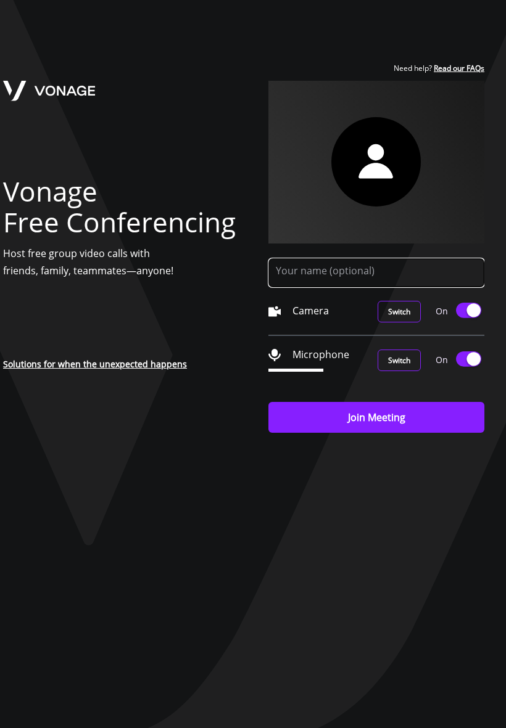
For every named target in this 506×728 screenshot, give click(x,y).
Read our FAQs (459, 68)
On (442, 311)
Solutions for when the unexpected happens (95, 364)
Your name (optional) (325, 270)
